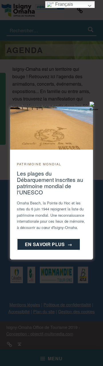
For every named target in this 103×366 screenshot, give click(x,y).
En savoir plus (48, 244)
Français (63, 4)
